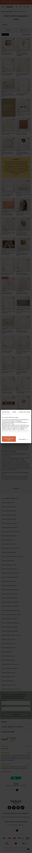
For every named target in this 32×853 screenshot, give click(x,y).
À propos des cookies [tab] (24, 412)
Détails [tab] (14, 412)
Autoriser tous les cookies (8, 439)
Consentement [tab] (6, 412)
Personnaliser (22, 439)
